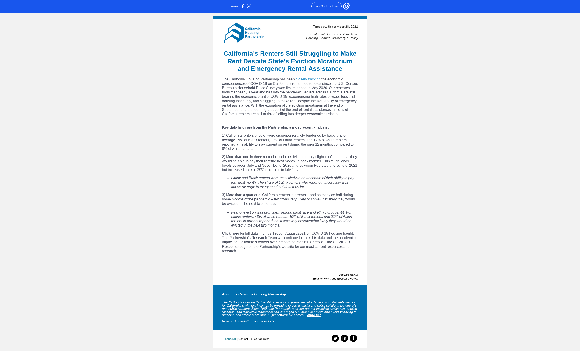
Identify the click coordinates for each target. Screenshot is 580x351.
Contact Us (245, 339)
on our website (264, 321)
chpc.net (314, 315)
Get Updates (261, 339)
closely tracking (308, 79)
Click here (230, 233)
